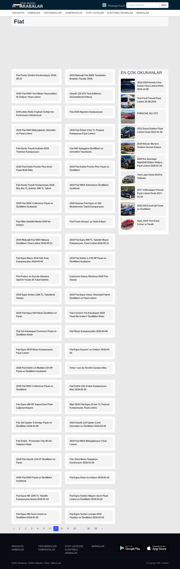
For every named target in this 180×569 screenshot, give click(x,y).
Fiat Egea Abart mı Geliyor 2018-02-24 (89, 477)
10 (74, 528)
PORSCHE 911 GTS (147, 113)
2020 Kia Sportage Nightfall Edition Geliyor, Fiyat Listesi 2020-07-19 (150, 162)
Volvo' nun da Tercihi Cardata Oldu (88, 368)
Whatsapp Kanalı (116, 6)
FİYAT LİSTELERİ (95, 13)
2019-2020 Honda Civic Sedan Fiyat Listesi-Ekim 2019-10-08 (150, 85)
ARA (163, 5)
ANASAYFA (18, 13)
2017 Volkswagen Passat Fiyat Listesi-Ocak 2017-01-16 (150, 193)
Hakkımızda (56, 563)
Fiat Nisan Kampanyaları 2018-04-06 (89, 331)
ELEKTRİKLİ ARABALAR (120, 13)
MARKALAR (142, 13)
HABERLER (34, 13)
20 (95, 528)
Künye (47, 563)
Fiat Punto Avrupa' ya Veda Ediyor (88, 221)
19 (88, 528)
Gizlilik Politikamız (35, 563)
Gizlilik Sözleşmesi (19, 563)
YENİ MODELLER (53, 13)
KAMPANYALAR (73, 13)
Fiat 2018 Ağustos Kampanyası (86, 112)
